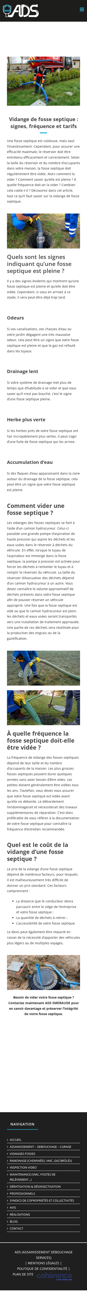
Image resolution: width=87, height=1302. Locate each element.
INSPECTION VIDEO (23, 1167)
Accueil (16, 1140)
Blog (14, 1221)
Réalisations (20, 1214)
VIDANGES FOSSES (22, 1154)
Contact (16, 1228)
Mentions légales (43, 1263)
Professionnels (22, 1193)
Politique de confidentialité (42, 1268)
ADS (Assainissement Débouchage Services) (44, 1255)
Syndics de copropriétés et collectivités (42, 1200)
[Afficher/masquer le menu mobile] (82, 9)
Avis (13, 1207)
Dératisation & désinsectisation (35, 1186)
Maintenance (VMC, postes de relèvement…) (32, 1177)
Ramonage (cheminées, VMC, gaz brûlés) (41, 1161)
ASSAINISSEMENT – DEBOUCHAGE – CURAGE (40, 1147)
